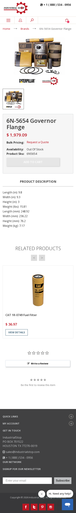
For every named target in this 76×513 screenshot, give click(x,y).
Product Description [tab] (38, 182)
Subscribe (63, 480)
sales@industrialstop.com (22, 452)
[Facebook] (25, 507)
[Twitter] (34, 507)
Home (6, 28)
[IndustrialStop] (17, 8)
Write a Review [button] (39, 363)
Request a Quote (38, 142)
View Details (16, 332)
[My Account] (20, 20)
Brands (25, 28)
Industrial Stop (37, 497)
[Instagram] (50, 507)
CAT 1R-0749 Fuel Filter (21, 315)
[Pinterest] (42, 507)
